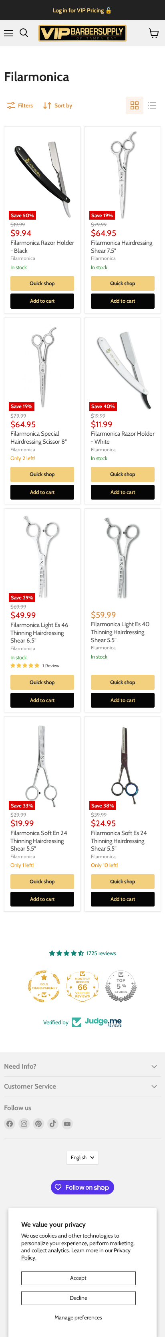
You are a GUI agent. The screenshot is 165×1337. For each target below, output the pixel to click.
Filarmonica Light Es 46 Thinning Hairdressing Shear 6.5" (39, 632)
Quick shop (42, 283)
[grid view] (134, 105)
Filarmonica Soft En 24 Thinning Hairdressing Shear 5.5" (38, 840)
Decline (78, 1297)
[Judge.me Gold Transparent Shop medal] (44, 986)
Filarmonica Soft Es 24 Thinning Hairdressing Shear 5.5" (119, 840)
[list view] (152, 105)
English (79, 1157)
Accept (78, 1277)
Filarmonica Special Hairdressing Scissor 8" (38, 437)
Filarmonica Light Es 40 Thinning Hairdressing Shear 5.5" (120, 632)
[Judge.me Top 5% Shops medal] (121, 986)
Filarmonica (22, 258)
